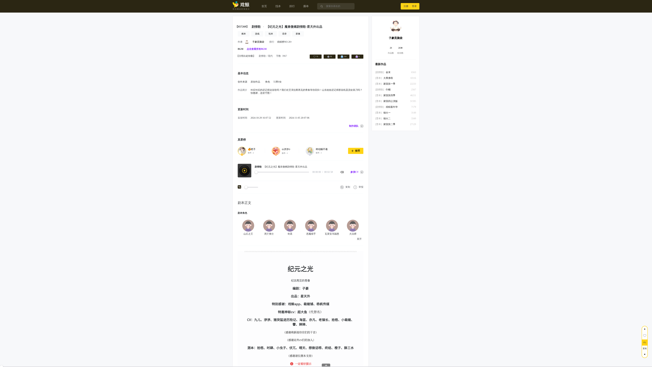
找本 (278, 6)
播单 (306, 6)
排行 (292, 6)
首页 (264, 6)
